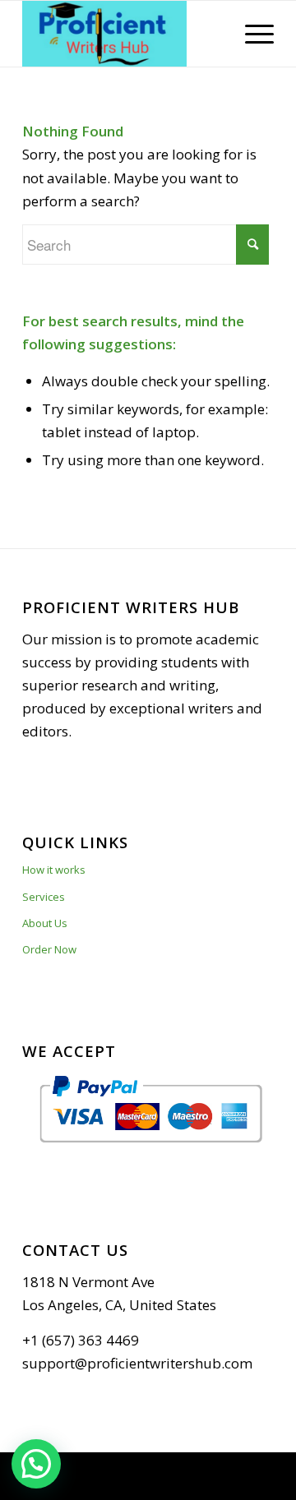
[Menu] (251, 34)
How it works (54, 869)
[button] (36, 1463)
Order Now (49, 949)
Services (43, 896)
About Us (44, 923)
